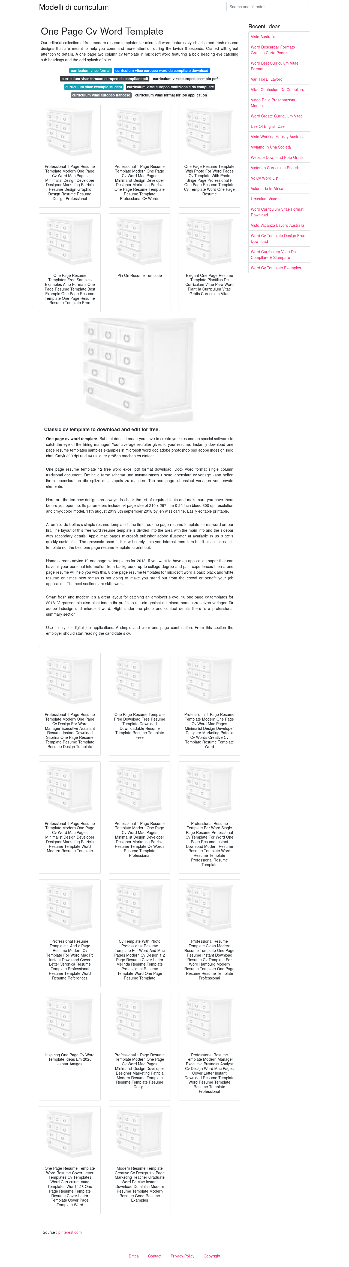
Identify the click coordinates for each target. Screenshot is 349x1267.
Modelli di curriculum (74, 6)
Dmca (134, 1256)
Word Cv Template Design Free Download (278, 238)
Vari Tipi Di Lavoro (266, 79)
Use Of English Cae (268, 126)
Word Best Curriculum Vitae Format (275, 65)
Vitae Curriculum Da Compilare (277, 89)
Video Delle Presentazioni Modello (273, 102)
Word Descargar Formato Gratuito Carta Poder (273, 49)
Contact (154, 1256)
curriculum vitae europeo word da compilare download (161, 70)
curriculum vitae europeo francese (101, 95)
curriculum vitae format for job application (171, 95)
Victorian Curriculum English (275, 167)
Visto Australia (263, 36)
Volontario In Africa (267, 188)
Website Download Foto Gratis (277, 157)
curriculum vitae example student (93, 86)
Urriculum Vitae (264, 198)
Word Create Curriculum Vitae (277, 116)
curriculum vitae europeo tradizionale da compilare (170, 86)
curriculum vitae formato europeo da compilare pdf (105, 78)
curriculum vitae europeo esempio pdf (185, 78)
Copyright (212, 1256)
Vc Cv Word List (264, 178)
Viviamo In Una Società (271, 147)
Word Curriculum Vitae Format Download (277, 211)
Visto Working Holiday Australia (278, 136)
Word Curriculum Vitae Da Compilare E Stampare (273, 254)
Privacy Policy (182, 1256)
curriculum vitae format (90, 70)
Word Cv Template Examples (276, 267)
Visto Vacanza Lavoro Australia (277, 225)
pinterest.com (70, 1232)
